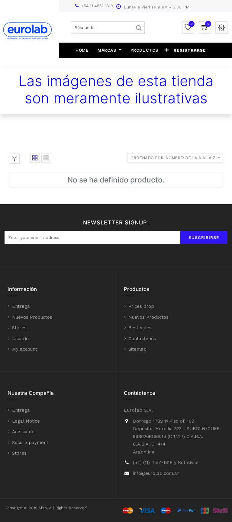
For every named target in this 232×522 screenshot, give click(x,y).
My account (24, 349)
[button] (167, 50)
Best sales (140, 327)
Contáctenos (142, 338)
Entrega (21, 306)
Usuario (20, 338)
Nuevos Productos (32, 317)
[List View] (46, 158)
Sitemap (137, 349)
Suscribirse (203, 237)
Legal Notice (26, 421)
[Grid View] (35, 158)
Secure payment (30, 442)
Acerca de (23, 431)
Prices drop (141, 306)
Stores (19, 327)
